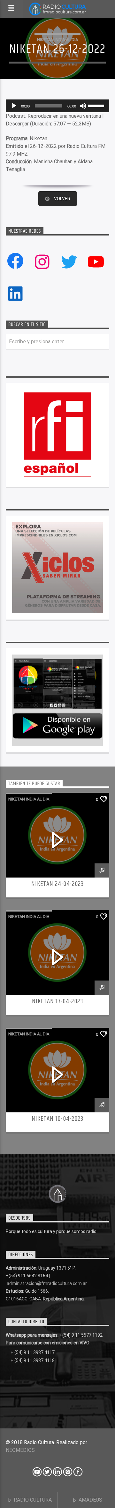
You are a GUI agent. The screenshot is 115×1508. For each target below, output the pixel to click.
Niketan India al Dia (57, 39)
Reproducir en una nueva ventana (64, 116)
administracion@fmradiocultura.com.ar (47, 1283)
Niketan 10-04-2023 (57, 1119)
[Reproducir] (14, 106)
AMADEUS (89, 1500)
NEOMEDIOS (20, 1450)
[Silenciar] (83, 106)
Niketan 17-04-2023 (57, 1001)
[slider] (97, 105)
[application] (57, 105)
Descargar (17, 124)
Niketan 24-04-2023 (57, 884)
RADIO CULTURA (32, 1500)
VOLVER (62, 198)
